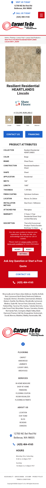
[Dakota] (18, 119)
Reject (28, 249)
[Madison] (37, 119)
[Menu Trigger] (41, 15)
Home (7, 38)
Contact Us (13, 134)
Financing (34, 134)
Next (42, 120)
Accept (17, 249)
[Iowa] (27, 119)
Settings (23, 254)
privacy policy (26, 242)
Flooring (12, 38)
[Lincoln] (9, 119)
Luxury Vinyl (20, 38)
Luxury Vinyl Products (33, 38)
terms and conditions (15, 244)
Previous (3, 120)
